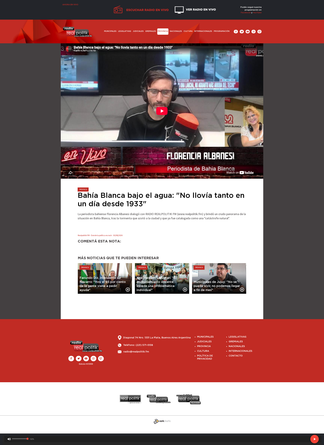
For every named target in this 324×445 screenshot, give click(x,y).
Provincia (163, 31)
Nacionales (176, 31)
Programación (222, 31)
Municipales (110, 31)
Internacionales (203, 31)
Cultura (188, 31)
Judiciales (138, 31)
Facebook (246, 13)
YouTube (257, 13)
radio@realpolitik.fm (136, 352)
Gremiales (150, 31)
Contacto (236, 356)
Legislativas (124, 31)
